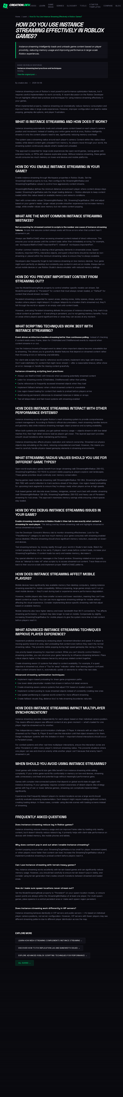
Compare (108, 6)
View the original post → (27, 74)
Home (17, 17)
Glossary (72, 6)
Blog (118, 6)
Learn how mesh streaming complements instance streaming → (50, 940)
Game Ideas (51, 5)
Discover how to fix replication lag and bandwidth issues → (49, 948)
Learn (42, 6)
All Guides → (24, 963)
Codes (33, 6)
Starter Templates (95, 5)
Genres (60, 6)
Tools (83, 6)
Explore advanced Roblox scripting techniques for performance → (52, 955)
